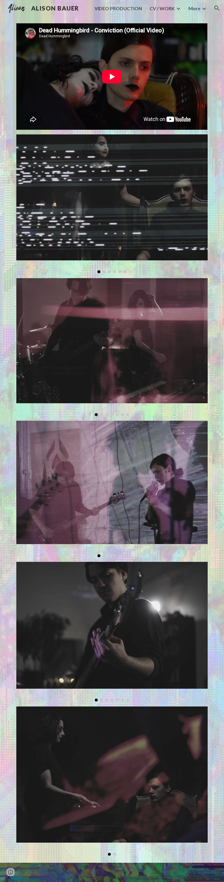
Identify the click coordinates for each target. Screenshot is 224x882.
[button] (217, 8)
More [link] (194, 8)
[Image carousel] (111, 203)
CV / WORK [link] (162, 8)
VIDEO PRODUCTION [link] (118, 8)
